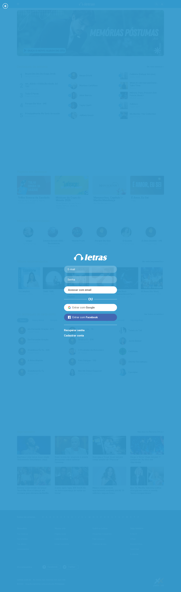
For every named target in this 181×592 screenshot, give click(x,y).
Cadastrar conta (74, 335)
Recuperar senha (74, 330)
